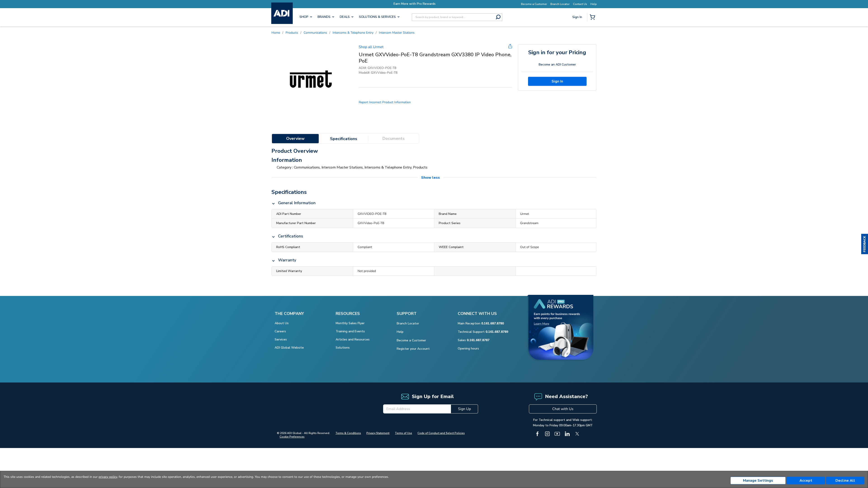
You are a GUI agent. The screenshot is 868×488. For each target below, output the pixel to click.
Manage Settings (758, 480)
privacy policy (108, 477)
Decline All (845, 480)
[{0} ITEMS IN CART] (593, 17)
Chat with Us (562, 408)
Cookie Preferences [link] (292, 437)
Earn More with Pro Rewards (436, 4)
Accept (806, 480)
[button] (864, 244)
